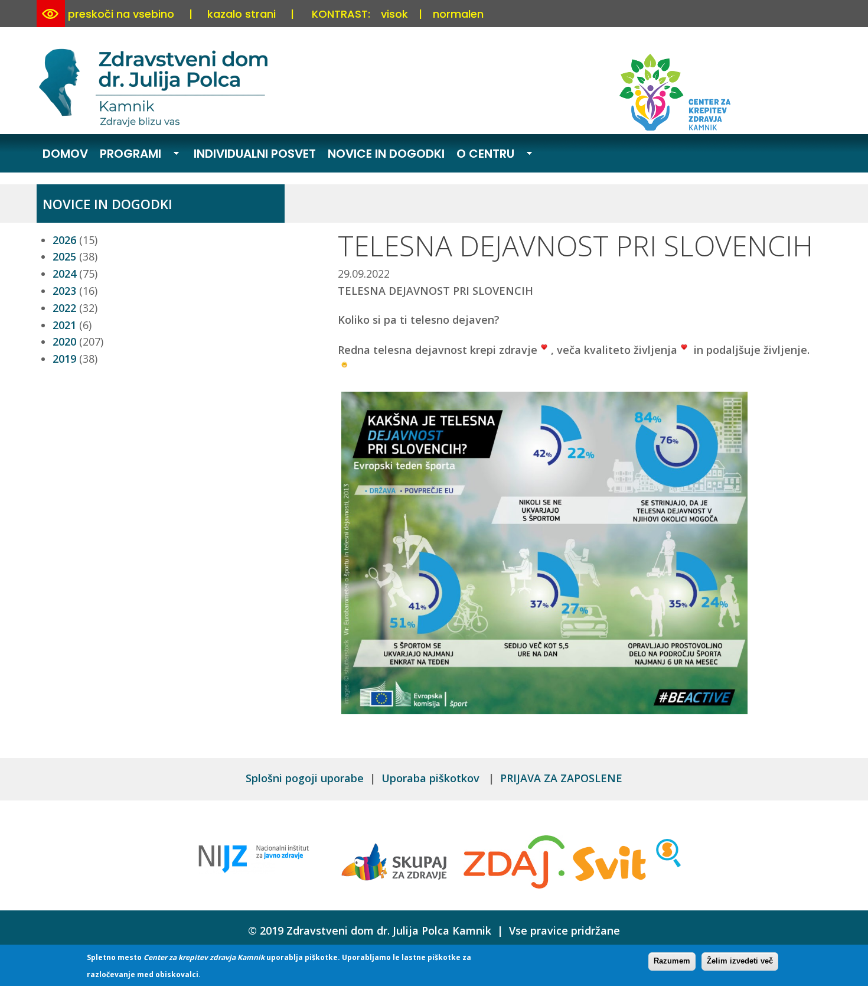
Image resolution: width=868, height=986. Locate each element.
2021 (64, 325)
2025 (64, 256)
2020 (64, 341)
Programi (127, 154)
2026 (64, 240)
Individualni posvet (255, 153)
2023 (64, 291)
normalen (458, 13)
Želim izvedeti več (740, 960)
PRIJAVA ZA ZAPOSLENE (561, 778)
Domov (65, 153)
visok (394, 13)
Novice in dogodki (386, 153)
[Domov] (155, 125)
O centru (482, 154)
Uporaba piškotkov (431, 778)
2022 (64, 308)
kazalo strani (241, 13)
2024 (64, 273)
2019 (64, 359)
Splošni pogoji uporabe (305, 778)
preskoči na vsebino (121, 13)
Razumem (672, 960)
